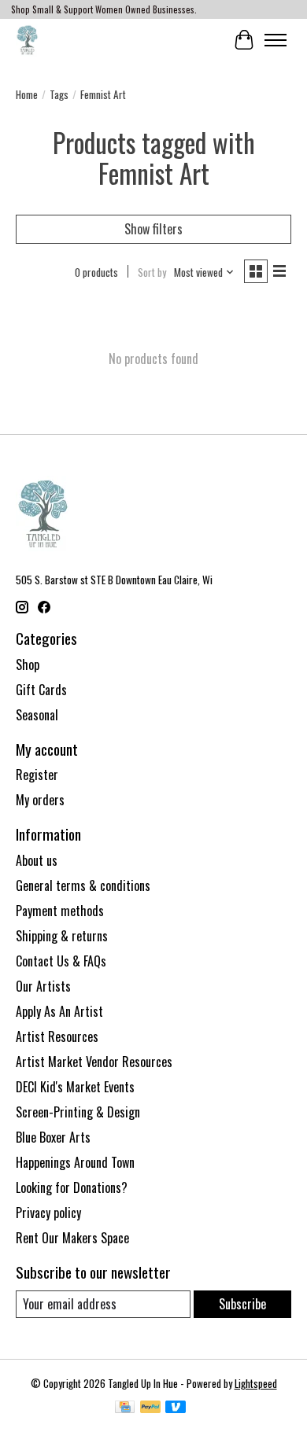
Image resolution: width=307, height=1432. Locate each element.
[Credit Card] (125, 1408)
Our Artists (43, 986)
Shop (27, 664)
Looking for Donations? (72, 1187)
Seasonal (37, 714)
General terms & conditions (83, 885)
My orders (40, 799)
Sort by (152, 272)
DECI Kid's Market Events (75, 1086)
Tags (59, 94)
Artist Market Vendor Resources (94, 1061)
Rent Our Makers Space (72, 1237)
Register (37, 774)
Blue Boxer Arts (53, 1137)
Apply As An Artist (59, 1011)
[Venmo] (175, 1408)
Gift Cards (41, 689)
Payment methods (60, 910)
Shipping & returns (62, 935)
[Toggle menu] (275, 40)
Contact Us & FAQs (61, 961)
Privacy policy (48, 1212)
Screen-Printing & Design (78, 1112)
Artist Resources (57, 1036)
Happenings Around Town (75, 1162)
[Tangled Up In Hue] (27, 40)
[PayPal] (150, 1408)
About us (36, 860)
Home (27, 94)
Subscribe (242, 1303)
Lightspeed (256, 1383)
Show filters (153, 228)
